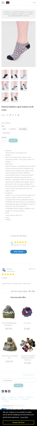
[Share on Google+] (16, 115)
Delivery (21, 397)
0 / (33, 2)
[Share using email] (18, 115)
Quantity (3, 137)
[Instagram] (9, 391)
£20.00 (8, 328)
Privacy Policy (14, 399)
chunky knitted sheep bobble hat (9, 324)
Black (4, 129)
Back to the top (28, 375)
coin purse (27, 323)
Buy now (13, 140)
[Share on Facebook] (7, 115)
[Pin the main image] (13, 115)
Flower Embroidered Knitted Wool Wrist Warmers (28, 358)
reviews (6, 401)
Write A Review (18, 252)
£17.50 (27, 363)
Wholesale (25, 399)
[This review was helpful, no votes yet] (29, 291)
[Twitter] (3, 391)
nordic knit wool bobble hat (9, 357)
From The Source (19, 406)
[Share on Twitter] (10, 115)
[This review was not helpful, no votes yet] (33, 291)
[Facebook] (6, 391)
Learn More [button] (24, 417)
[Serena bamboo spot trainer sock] (18, 44)
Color (3, 126)
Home (3, 397)
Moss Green (6, 133)
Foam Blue (12, 129)
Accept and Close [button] (18, 422)
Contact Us (11, 397)
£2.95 (27, 328)
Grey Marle (22, 129)
